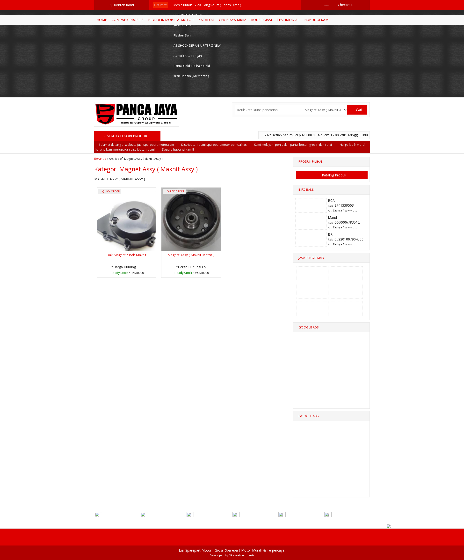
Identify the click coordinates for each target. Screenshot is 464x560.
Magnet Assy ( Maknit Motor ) (190, 255)
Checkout (345, 4)
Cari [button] (358, 109)
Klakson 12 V (182, 25)
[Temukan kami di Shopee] (254, 516)
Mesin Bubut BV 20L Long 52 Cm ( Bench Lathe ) (207, 5)
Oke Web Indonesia (241, 555)
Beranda (100, 158)
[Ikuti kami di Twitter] (163, 516)
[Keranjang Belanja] (324, 4)
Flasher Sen (182, 35)
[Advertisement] (331, 374)
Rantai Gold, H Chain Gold (192, 66)
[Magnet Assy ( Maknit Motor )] (191, 219)
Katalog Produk (333, 175)
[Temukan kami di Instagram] (209, 516)
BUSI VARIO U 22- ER (188, 15)
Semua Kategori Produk (125, 136)
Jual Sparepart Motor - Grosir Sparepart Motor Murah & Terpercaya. (232, 550)
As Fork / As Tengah (188, 56)
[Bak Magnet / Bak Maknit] (126, 219)
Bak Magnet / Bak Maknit (126, 255)
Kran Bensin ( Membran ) (191, 76)
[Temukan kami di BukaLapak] (346, 516)
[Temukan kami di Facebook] (117, 516)
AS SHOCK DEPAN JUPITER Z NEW (197, 46)
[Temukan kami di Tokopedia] (300, 516)
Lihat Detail (127, 273)
